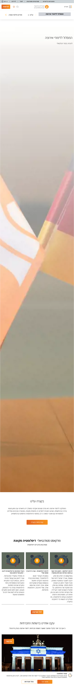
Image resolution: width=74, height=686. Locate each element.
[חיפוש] (17, 6)
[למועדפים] (14, 6)
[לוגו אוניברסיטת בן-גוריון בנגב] (41, 7)
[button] (68, 7)
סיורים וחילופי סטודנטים (14, 15)
